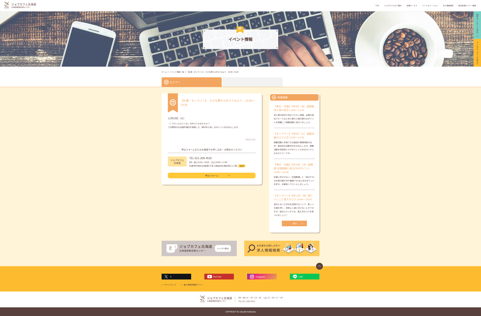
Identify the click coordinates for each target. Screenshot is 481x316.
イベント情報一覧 (177, 72)
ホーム (164, 72)
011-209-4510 (203, 158)
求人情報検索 (448, 5)
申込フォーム (211, 175)
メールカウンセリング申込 (477, 51)
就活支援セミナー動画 (467, 5)
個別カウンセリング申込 (477, 23)
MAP (242, 166)
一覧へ (294, 223)
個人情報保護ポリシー (194, 284)
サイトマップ (170, 284)
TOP (377, 5)
